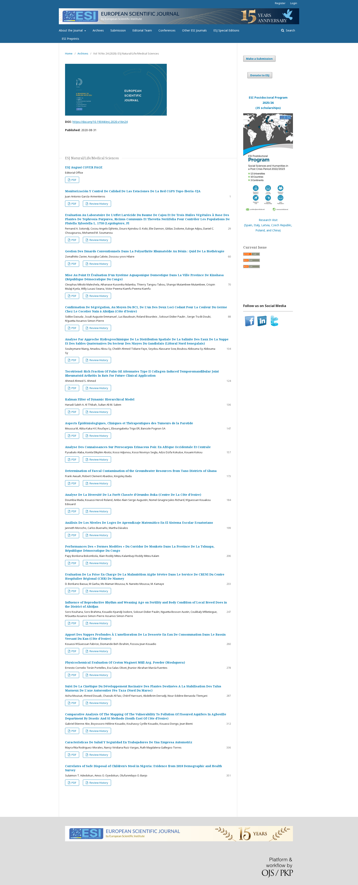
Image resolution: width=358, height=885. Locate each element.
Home (69, 53)
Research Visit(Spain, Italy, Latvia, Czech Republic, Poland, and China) (268, 225)
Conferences (166, 30)
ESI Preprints (70, 39)
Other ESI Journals (194, 30)
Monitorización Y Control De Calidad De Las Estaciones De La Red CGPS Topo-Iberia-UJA (133, 191)
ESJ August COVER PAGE (84, 167)
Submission (118, 30)
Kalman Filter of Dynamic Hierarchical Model (99, 399)
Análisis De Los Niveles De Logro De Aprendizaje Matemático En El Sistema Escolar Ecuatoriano (139, 523)
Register (280, 3)
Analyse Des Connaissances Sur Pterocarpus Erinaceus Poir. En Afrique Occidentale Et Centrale (138, 447)
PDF (73, 180)
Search (290, 30)
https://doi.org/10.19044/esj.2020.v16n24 (100, 122)
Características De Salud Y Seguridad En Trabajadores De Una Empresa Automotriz (128, 742)
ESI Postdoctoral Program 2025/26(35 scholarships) (268, 103)
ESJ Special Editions (226, 30)
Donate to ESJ (259, 75)
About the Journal (71, 30)
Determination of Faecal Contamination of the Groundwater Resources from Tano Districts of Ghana (141, 471)
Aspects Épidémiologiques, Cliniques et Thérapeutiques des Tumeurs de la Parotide (129, 423)
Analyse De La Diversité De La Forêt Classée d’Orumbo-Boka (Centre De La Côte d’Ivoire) (133, 495)
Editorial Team (142, 30)
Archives (98, 30)
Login (293, 3)
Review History (98, 204)
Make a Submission (259, 58)
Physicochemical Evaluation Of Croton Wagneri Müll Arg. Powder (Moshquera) (125, 662)
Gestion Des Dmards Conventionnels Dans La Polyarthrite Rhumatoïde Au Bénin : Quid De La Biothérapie (144, 251)
